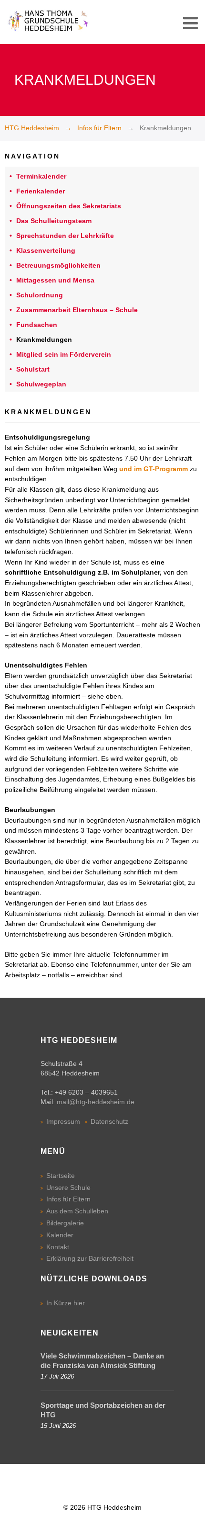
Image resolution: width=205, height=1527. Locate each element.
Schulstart (33, 369)
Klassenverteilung (45, 250)
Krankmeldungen (44, 339)
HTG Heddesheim (32, 128)
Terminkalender (41, 176)
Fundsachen (36, 324)
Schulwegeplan (41, 384)
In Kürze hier (65, 1303)
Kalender (59, 1235)
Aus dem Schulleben (77, 1211)
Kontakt (57, 1247)
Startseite (60, 1175)
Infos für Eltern (99, 128)
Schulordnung (39, 295)
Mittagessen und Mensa (55, 280)
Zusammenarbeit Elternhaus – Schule (77, 310)
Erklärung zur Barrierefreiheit (89, 1258)
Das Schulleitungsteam (54, 221)
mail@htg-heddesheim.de (95, 1102)
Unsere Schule (68, 1187)
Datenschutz (109, 1121)
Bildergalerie (65, 1223)
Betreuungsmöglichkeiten (58, 265)
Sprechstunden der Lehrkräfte (65, 235)
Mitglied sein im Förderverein (63, 354)
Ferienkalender (40, 191)
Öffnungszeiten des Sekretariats (68, 206)
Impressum (63, 1121)
